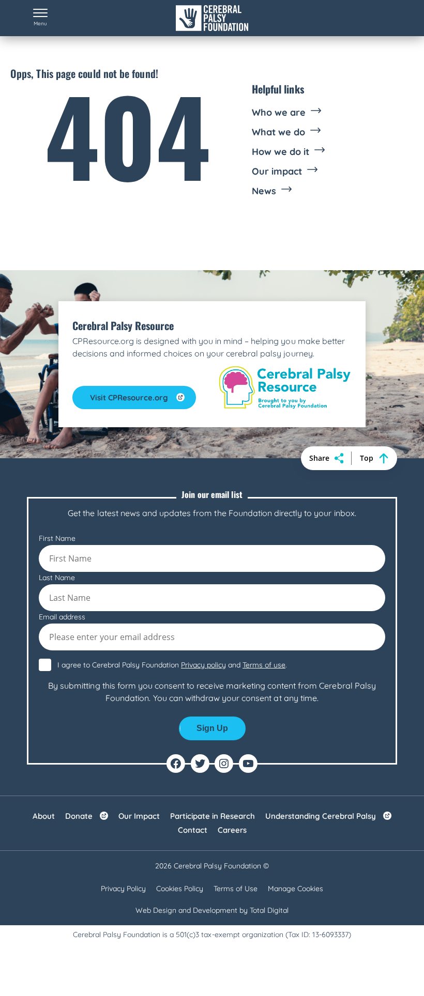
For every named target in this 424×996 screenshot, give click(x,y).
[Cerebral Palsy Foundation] (212, 18)
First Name (57, 538)
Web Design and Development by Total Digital (212, 910)
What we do (278, 132)
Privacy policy (203, 665)
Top (366, 458)
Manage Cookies (295, 888)
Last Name (57, 577)
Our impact (277, 171)
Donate (79, 816)
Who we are (279, 112)
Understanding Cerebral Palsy (320, 816)
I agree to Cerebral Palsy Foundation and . (172, 665)
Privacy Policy (123, 888)
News (264, 191)
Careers (232, 830)
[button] (40, 18)
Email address (62, 616)
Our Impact (139, 816)
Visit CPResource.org (129, 397)
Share (319, 458)
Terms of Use (236, 888)
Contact (192, 830)
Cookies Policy (179, 888)
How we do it (280, 152)
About (44, 816)
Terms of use (264, 665)
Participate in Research (212, 816)
